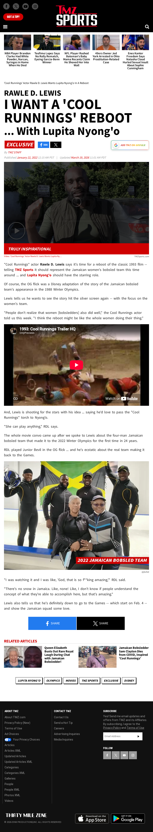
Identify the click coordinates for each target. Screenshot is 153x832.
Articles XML (13, 750)
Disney (129, 680)
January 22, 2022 (27, 157)
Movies (71, 680)
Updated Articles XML (18, 761)
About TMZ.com (15, 717)
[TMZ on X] (16, 6)
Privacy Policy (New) (17, 722)
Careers (59, 728)
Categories (12, 767)
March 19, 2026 (80, 157)
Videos (9, 800)
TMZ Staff (14, 152)
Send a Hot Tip (63, 722)
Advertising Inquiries (67, 734)
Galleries (10, 778)
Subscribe (138, 736)
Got (13, 17)
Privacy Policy (112, 727)
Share (55, 623)
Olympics (53, 680)
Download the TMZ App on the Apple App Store (92, 819)
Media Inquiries (63, 739)
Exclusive (111, 680)
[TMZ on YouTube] (124, 755)
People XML (12, 789)
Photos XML (12, 795)
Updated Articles (15, 756)
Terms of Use (13, 728)
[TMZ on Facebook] (6, 6)
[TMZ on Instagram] (35, 6)
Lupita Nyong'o (29, 680)
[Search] (147, 26)
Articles (10, 745)
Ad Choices (12, 734)
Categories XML (15, 773)
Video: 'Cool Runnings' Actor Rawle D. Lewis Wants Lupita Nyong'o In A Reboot (33, 256)
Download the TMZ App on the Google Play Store (128, 819)
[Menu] (5, 26)
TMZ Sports (24, 269)
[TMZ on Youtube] (25, 6)
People (9, 784)
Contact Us (61, 717)
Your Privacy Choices (26, 739)
